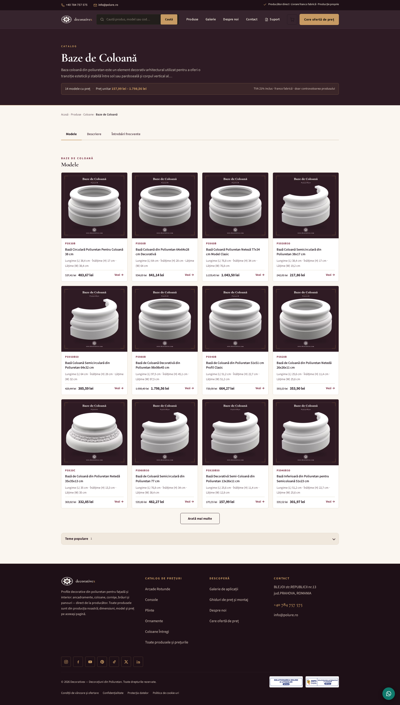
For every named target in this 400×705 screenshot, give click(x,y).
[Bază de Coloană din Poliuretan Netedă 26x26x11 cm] (306, 319)
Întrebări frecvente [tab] (126, 134)
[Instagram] (66, 662)
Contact (251, 19)
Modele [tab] (71, 134)
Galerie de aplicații (223, 589)
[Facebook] (78, 662)
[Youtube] (90, 662)
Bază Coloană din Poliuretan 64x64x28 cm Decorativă (162, 252)
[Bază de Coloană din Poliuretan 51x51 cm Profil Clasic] (235, 319)
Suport (275, 19)
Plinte (149, 610)
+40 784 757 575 (77, 5)
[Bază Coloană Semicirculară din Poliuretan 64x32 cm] (94, 319)
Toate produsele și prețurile (166, 642)
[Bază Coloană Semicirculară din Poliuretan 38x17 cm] (306, 206)
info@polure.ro (108, 5)
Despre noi (231, 19)
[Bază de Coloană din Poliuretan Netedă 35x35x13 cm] (94, 432)
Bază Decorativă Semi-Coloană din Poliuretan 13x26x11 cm (230, 478)
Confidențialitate (113, 693)
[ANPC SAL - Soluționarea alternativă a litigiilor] (322, 681)
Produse (192, 19)
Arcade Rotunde (157, 589)
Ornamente (154, 621)
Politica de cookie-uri (166, 693)
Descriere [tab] (94, 134)
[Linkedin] (138, 662)
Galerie (211, 19)
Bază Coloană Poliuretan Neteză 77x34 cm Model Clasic (233, 252)
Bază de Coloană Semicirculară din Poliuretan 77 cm (160, 478)
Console (151, 599)
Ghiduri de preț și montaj (228, 599)
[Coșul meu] (292, 19)
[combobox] (132, 19)
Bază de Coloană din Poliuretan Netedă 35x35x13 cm (92, 478)
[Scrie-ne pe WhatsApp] (388, 693)
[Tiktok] (114, 662)
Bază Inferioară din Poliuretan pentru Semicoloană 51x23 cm (303, 478)
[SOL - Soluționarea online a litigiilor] (286, 681)
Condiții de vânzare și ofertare (80, 693)
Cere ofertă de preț (319, 19)
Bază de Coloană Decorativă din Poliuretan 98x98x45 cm (158, 365)
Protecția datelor (138, 693)
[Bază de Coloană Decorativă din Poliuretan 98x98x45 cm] (165, 319)
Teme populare (78, 538)
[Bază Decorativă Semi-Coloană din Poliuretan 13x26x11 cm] (235, 432)
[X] (126, 662)
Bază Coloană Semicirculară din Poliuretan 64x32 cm (87, 365)
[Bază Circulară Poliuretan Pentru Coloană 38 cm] (94, 206)
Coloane (88, 114)
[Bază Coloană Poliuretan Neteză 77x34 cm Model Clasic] (235, 206)
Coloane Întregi (157, 631)
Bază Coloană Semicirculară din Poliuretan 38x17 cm (299, 252)
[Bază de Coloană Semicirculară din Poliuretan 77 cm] (165, 432)
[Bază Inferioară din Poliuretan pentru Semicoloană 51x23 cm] (306, 432)
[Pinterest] (102, 662)
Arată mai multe (200, 518)
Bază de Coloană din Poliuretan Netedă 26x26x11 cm (304, 365)
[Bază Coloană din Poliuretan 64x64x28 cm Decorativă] (165, 206)
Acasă (65, 114)
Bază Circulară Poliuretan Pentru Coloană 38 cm (94, 252)
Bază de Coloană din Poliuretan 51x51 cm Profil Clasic (235, 365)
